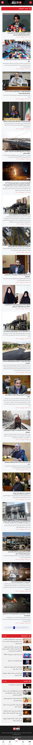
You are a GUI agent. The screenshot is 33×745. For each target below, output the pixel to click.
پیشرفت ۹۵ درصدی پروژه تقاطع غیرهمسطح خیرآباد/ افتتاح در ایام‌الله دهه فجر (17, 152)
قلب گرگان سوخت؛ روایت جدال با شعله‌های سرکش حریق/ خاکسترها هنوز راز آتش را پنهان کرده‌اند (12, 713)
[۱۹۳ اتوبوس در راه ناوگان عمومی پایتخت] (16, 482)
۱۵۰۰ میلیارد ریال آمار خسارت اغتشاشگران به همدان (19, 215)
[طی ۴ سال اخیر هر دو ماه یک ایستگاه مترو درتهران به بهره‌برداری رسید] (16, 452)
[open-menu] (30, 2)
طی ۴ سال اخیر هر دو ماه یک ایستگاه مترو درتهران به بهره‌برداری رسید (17, 463)
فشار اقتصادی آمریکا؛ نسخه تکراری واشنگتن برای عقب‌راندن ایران (13, 700)
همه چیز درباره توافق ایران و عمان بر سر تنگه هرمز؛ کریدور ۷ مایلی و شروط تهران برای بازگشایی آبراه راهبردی (12, 693)
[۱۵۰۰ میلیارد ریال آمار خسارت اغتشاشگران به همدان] (16, 204)
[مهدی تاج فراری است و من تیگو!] (27, 662)
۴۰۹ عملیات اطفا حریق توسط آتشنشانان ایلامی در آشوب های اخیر (16, 522)
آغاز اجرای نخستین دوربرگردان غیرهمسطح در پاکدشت (19, 247)
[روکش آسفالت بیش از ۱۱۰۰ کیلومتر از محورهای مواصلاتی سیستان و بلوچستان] (16, 351)
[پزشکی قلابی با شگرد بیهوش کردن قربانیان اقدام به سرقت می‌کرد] (27, 668)
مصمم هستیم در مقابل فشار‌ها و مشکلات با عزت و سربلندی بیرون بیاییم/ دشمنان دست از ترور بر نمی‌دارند (12, 641)
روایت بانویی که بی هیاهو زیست (15, 685)
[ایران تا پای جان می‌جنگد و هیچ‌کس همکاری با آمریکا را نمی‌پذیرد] (27, 674)
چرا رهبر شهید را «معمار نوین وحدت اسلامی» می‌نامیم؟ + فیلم (12, 706)
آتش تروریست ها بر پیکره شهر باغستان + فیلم (20, 582)
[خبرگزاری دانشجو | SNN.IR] (16, 2)
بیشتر (4, 636)
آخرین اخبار (3, 744)
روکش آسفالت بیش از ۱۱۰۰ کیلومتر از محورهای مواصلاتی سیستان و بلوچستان (16, 362)
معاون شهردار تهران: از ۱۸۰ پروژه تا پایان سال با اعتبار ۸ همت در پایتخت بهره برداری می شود (17, 92)
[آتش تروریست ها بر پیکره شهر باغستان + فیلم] (16, 572)
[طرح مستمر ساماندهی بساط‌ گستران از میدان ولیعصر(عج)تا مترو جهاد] (16, 49)
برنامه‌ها (23, 744)
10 (23, 628)
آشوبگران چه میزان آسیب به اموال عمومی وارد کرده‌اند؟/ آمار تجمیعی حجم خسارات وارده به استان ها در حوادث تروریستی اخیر (17, 184)
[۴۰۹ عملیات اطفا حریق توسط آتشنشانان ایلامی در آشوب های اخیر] (16, 512)
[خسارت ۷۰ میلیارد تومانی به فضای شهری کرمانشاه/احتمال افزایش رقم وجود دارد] (16, 603)
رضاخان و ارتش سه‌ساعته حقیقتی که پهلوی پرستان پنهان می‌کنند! (12, 720)
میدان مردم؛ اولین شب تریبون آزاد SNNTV (13, 655)
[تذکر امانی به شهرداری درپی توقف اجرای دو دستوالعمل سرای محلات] (16, 385)
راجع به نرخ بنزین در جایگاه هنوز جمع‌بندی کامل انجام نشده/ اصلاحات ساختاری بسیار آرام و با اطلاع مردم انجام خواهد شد (12, 649)
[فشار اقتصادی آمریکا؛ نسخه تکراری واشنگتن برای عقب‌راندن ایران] (27, 700)
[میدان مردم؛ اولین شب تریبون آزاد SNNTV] (27, 656)
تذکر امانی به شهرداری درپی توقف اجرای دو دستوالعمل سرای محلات (17, 396)
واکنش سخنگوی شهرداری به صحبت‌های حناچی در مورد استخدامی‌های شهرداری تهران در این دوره (18, 34)
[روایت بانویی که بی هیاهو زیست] (27, 686)
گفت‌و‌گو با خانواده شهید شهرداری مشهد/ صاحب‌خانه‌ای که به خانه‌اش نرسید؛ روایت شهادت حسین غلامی (17, 306)
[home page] (16, 741)
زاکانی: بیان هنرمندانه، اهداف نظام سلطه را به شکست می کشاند (16, 121)
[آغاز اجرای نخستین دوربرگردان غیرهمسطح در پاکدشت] (16, 236)
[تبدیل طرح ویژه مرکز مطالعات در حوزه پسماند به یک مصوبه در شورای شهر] (16, 264)
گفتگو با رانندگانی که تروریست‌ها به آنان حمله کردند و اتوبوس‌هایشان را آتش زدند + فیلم (19, 553)
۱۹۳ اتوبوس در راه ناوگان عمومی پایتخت (21, 494)
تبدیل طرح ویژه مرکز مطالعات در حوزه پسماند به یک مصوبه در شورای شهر (17, 276)
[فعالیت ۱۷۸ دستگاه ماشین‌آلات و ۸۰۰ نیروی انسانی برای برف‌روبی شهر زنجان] (16, 420)
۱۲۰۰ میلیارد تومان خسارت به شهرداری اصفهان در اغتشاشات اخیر (17, 331)
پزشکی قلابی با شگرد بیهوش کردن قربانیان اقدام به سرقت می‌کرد (13, 668)
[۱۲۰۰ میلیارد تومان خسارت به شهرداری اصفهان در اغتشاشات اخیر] (16, 321)
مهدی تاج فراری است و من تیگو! (15, 661)
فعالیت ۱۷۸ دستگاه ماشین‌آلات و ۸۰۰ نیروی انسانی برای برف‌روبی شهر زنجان (17, 431)
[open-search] (2, 2)
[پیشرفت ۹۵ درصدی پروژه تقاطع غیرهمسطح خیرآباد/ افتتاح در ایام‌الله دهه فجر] (16, 141)
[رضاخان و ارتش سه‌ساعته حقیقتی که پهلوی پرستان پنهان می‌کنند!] (27, 720)
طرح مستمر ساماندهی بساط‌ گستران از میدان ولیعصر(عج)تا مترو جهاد (17, 60)
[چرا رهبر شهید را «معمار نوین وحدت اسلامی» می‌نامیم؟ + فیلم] (27, 706)
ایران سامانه (14, 737)
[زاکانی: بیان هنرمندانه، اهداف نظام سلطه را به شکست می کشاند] (16, 111)
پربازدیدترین (10, 744)
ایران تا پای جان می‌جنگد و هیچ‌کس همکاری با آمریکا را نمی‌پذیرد (12, 674)
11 (26, 628)
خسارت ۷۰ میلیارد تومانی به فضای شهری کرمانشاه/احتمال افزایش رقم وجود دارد (16, 615)
